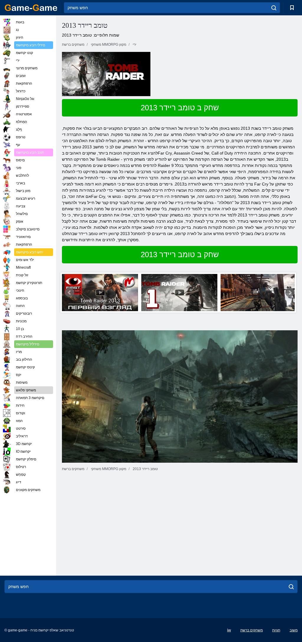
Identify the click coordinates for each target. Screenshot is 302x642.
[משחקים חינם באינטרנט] (31, 7)
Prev (69, 292)
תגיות (276, 630)
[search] (273, 7)
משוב (294, 630)
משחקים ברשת (251, 630)
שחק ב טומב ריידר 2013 (180, 107)
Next (290, 292)
